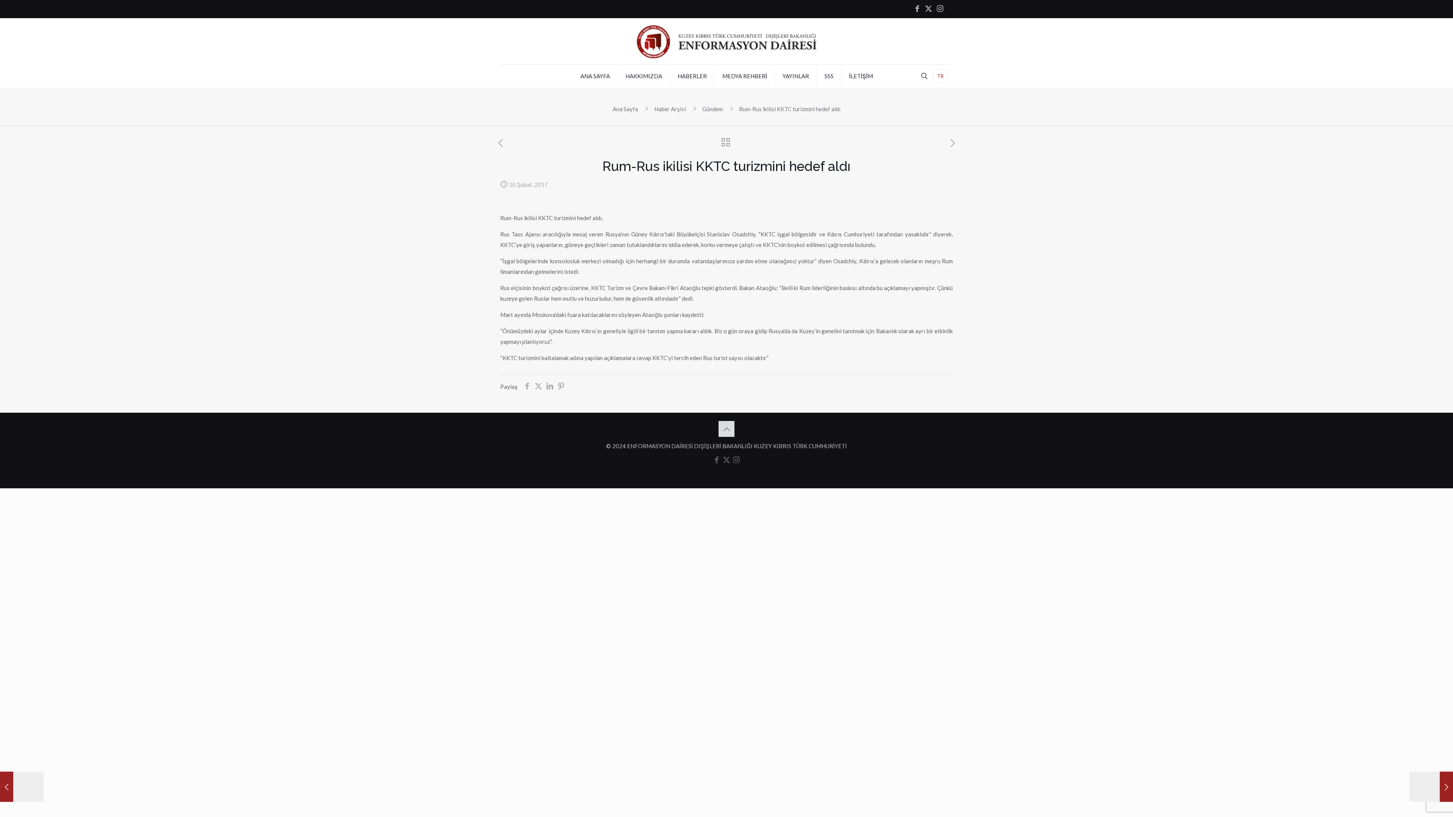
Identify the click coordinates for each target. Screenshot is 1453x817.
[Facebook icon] (917, 9)
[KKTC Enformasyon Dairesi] (726, 41)
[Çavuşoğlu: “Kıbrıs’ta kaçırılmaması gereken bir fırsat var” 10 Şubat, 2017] (22, 787)
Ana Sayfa (625, 109)
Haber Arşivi (670, 109)
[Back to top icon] (726, 429)
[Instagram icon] (940, 9)
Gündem (712, 109)
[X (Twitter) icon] (928, 9)
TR (940, 76)
